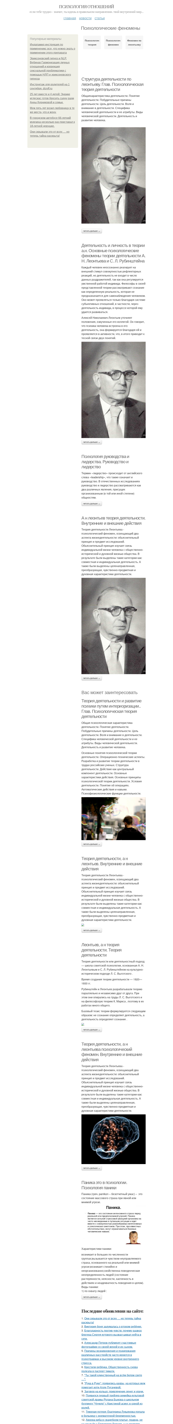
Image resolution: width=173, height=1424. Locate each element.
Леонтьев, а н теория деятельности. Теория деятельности (101, 950)
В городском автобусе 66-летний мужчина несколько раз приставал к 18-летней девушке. (52, 121)
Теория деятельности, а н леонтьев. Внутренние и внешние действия (111, 863)
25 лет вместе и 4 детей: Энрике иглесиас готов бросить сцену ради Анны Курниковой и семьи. (52, 98)
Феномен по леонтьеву (134, 42)
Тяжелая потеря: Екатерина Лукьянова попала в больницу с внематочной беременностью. (113, 1414)
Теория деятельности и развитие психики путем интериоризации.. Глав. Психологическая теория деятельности (111, 708)
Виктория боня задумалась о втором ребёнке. (113, 1326)
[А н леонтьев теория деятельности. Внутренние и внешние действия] (113, 626)
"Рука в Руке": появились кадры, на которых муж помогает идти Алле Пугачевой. (113, 1385)
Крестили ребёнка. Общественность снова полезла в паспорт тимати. (109, 1369)
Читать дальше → (91, 231)
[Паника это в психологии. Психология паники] (113, 1224)
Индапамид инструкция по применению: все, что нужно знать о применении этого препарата (52, 48)
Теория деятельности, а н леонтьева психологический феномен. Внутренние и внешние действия (111, 1052)
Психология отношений (86, 6)
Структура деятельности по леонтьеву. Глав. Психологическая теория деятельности (112, 84)
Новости (85, 17)
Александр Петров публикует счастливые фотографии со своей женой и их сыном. (108, 1345)
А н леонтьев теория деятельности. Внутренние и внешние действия (113, 520)
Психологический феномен (113, 42)
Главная (70, 17)
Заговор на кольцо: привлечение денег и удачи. (114, 1391)
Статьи (100, 17)
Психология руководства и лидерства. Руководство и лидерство (105, 461)
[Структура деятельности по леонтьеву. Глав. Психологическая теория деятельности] (113, 175)
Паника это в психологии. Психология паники (104, 1185)
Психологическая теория (92, 42)
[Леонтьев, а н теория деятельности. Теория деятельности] (113, 1024)
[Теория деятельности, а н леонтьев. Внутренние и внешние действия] (113, 925)
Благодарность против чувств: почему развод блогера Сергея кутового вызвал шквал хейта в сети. (111, 1335)
